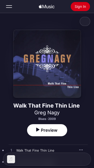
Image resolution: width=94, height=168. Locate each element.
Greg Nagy (47, 113)
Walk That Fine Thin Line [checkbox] (35, 150)
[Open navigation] (9, 6)
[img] (46, 6)
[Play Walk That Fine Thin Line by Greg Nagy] (11, 150)
